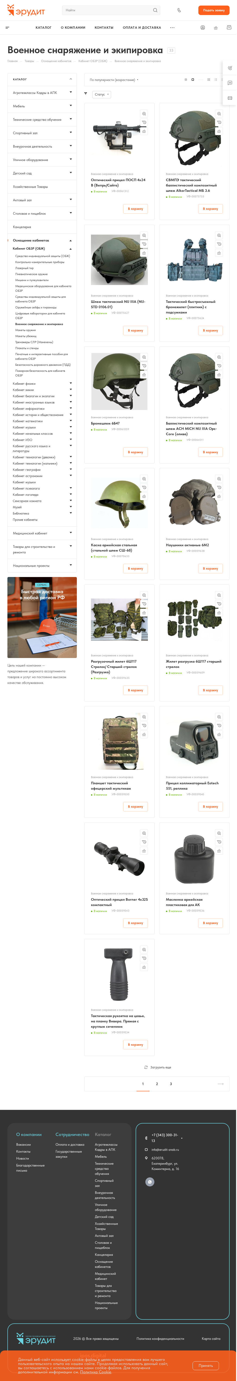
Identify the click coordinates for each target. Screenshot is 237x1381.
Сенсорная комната (27, 501)
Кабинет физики (24, 383)
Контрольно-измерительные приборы (39, 262)
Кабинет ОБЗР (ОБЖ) (29, 248)
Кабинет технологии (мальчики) (35, 463)
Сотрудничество (72, 1134)
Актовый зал (22, 200)
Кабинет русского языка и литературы (31, 448)
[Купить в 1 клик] (144, 122)
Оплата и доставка (70, 1144)
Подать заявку (214, 10)
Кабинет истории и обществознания (38, 415)
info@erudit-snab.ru (165, 1149)
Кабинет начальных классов (33, 433)
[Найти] (156, 10)
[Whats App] (149, 1181)
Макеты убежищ (25, 336)
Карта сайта (211, 1339)
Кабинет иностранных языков (34, 402)
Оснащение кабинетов (31, 240)
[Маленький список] (185, 79)
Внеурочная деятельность (32, 146)
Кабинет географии (27, 470)
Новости (22, 1158)
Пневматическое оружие (31, 274)
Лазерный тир (24, 268)
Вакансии (23, 1144)
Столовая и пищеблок (29, 213)
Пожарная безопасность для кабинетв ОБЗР (40, 373)
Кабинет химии (23, 390)
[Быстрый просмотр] (144, 113)
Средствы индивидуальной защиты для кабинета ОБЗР (40, 299)
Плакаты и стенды (27, 348)
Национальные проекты (31, 566)
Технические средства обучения (37, 120)
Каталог (103, 1134)
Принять (206, 1365)
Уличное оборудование (30, 160)
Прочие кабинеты (25, 519)
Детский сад (22, 173)
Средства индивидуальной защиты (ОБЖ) (42, 256)
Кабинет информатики (28, 408)
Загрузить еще (160, 1067)
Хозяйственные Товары (30, 187)
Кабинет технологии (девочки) (34, 457)
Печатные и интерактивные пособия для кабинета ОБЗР (41, 356)
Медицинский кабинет (30, 533)
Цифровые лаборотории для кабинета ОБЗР (40, 316)
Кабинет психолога (26, 488)
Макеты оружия (25, 330)
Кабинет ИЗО (22, 440)
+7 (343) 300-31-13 (165, 1138)
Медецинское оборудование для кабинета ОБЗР (43, 288)
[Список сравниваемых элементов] (215, 27)
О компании (29, 1134)
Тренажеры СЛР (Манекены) (34, 342)
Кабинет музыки (24, 427)
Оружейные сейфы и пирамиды (35, 307)
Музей (17, 507)
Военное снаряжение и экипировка (39, 324)
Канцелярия (22, 227)
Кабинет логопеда (25, 495)
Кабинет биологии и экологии (33, 396)
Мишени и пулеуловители (32, 280)
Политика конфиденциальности (160, 1339)
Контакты (23, 1151)
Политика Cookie (95, 1371)
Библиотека (21, 513)
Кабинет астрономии (27, 476)
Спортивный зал (25, 133)
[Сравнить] (144, 131)
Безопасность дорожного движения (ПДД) (43, 364)
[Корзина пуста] (229, 27)
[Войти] (203, 27)
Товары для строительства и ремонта (34, 549)
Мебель (19, 106)
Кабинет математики (28, 421)
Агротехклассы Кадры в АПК (35, 93)
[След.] (218, 1084)
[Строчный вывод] (215, 79)
